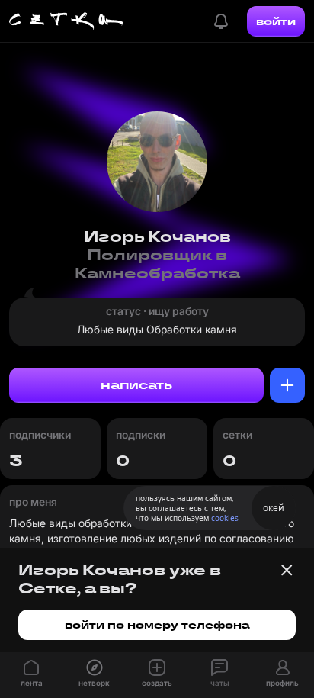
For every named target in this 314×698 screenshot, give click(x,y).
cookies (225, 518)
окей (273, 507)
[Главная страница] (66, 21)
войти (276, 21)
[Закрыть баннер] (286, 570)
